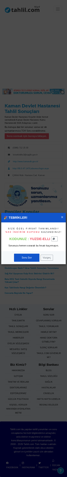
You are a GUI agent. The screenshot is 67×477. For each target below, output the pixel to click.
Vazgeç (47, 257)
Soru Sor (27, 257)
